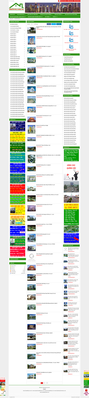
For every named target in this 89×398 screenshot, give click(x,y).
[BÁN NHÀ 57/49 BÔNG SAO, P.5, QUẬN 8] (31, 376)
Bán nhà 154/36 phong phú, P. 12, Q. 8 (43, 234)
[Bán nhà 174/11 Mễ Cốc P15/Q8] (31, 129)
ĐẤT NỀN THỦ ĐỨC (14, 24)
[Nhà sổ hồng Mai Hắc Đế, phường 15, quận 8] (31, 257)
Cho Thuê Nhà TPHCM (14, 26)
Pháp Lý (55, 16)
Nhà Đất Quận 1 (13, 33)
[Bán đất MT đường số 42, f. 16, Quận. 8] (31, 169)
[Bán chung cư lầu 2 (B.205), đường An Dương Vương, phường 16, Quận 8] (31, 356)
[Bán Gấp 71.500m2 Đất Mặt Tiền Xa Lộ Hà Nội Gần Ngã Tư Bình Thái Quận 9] (66, 317)
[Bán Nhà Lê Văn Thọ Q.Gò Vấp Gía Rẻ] (71, 238)
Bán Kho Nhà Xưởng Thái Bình (69, 124)
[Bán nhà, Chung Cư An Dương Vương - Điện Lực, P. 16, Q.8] (31, 198)
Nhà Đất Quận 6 (13, 43)
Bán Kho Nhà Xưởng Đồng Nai (69, 102)
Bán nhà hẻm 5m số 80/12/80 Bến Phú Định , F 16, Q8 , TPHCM (47, 362)
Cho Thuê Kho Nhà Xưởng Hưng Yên (17, 99)
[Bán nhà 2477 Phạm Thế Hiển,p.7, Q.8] (31, 149)
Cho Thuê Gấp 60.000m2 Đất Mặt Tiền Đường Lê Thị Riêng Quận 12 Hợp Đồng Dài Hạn (73, 328)
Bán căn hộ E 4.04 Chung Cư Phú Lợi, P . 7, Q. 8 (45, 214)
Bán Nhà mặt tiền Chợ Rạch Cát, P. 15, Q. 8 (44, 204)
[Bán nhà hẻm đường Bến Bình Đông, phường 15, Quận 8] (31, 307)
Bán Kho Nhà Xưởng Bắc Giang (70, 132)
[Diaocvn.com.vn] (52, 12)
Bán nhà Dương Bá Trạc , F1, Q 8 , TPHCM (44, 224)
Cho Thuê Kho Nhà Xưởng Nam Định (17, 106)
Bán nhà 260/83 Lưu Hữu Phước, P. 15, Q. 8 (44, 273)
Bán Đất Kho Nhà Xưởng (45, 14)
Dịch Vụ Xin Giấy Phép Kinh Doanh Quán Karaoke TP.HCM (71, 89)
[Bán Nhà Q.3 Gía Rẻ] (17, 178)
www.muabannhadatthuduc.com (38, 390)
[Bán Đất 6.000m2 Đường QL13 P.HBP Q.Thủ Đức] (66, 305)
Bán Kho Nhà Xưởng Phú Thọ (69, 142)
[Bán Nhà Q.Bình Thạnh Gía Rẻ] (17, 231)
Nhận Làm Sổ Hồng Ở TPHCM (69, 76)
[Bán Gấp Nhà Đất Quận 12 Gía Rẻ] (17, 137)
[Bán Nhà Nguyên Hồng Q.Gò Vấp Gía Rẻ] (17, 252)
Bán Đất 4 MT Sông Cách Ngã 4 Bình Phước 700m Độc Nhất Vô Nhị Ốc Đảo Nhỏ (73, 309)
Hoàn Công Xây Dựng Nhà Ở (69, 74)
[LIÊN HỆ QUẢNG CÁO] (71, 171)
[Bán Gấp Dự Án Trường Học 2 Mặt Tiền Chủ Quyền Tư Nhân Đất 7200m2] (66, 250)
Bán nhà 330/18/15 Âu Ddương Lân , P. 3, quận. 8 (45, 66)
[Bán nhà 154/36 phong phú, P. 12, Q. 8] (31, 238)
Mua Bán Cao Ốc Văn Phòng (71, 14)
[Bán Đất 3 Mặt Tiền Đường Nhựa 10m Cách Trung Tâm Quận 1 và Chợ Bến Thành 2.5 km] (66, 372)
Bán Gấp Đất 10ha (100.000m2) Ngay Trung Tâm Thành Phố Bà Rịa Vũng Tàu (73, 255)
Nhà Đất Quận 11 (13, 52)
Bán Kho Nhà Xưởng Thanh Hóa (70, 136)
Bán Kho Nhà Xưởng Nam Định (70, 134)
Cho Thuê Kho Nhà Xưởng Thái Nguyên (17, 116)
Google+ (44, 389)
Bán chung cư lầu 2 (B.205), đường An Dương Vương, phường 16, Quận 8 (48, 353)
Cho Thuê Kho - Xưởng (14, 30)
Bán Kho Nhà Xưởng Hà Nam (69, 121)
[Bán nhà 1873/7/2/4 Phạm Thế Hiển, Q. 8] (31, 327)
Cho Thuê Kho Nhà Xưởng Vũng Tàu (17, 78)
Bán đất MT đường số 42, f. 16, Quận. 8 (43, 165)
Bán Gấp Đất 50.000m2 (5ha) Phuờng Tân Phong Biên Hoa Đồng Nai (73, 286)
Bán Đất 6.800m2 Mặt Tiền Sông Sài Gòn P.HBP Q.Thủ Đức (73, 297)
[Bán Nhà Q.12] (17, 158)
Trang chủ (12, 14)
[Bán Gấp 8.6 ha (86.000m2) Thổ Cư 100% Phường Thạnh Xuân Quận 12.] (66, 269)
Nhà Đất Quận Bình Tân (14, 66)
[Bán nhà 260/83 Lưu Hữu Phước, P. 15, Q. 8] (31, 277)
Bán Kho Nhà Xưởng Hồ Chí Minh (70, 100)
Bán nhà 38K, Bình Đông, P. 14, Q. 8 (42, 283)
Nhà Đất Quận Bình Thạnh (15, 56)
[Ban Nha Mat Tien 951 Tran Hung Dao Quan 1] (17, 126)
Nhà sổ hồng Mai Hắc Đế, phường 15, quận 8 (44, 253)
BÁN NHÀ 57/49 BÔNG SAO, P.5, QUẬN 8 (44, 372)
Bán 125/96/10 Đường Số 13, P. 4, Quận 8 (43, 56)
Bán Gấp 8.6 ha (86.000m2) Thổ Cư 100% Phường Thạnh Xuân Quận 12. (73, 267)
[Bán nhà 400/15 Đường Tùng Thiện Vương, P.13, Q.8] (31, 297)
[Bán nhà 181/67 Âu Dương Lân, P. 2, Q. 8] (31, 119)
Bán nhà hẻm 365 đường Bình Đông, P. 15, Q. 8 (45, 95)
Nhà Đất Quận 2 (13, 35)
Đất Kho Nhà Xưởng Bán (68, 98)
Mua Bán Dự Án (20, 14)
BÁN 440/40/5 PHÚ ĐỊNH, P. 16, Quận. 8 (43, 46)
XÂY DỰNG (47, 16)
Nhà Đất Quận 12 (13, 54)
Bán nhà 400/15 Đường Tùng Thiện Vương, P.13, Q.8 (46, 293)
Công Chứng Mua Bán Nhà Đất (69, 70)
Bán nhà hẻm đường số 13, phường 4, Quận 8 (44, 174)
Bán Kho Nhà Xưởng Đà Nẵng (69, 130)
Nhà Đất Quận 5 (13, 41)
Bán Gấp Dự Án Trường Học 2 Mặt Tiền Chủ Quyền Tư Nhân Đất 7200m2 (73, 248)
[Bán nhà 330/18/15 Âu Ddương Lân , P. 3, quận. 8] (31, 70)
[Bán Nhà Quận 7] (17, 168)
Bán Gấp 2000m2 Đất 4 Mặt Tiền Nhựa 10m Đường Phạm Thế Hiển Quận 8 (48, 27)
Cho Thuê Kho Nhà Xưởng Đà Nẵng (16, 102)
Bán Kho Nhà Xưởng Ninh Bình (70, 123)
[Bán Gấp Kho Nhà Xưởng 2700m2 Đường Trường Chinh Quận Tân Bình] (66, 263)
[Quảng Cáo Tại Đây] (2, 391)
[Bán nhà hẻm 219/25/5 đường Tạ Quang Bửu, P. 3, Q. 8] (31, 109)
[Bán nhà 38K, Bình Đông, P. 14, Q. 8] (31, 287)
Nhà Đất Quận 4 (13, 39)
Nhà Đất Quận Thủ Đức (14, 60)
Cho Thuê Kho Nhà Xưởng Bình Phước (17, 87)
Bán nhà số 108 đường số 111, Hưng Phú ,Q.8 (44, 263)
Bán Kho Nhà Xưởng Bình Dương (70, 103)
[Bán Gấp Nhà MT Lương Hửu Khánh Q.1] (17, 189)
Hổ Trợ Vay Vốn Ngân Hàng (69, 78)
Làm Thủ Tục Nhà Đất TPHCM (69, 84)
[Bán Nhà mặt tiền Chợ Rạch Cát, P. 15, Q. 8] (31, 208)
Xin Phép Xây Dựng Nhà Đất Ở (69, 67)
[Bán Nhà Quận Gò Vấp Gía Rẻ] (17, 220)
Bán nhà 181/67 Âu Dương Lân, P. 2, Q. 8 (43, 115)
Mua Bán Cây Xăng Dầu (33, 14)
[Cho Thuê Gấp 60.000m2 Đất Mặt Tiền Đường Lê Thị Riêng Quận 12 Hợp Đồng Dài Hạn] (66, 330)
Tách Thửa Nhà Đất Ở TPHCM (69, 72)
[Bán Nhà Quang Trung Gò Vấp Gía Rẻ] (17, 241)
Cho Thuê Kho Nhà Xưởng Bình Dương (17, 76)
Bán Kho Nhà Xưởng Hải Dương (70, 138)
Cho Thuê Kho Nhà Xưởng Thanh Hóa (17, 108)
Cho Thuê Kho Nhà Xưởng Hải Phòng (17, 112)
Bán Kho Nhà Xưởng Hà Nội (69, 117)
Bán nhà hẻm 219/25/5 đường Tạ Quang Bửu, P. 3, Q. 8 (46, 105)
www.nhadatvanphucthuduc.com (60, 390)
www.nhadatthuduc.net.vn (27, 390)
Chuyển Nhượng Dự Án (68, 57)
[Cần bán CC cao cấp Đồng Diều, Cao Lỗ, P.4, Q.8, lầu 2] (31, 90)
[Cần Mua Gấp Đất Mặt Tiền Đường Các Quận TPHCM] (86, 374)
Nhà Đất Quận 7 (13, 45)
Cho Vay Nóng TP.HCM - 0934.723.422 (71, 80)
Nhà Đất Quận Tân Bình (14, 64)
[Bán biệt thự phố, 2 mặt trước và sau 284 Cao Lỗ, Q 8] (31, 346)
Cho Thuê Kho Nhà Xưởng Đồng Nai (17, 74)
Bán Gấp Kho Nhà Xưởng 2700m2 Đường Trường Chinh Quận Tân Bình (73, 261)
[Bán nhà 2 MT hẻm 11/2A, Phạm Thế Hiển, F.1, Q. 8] (31, 188)
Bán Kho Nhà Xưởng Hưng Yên (70, 126)
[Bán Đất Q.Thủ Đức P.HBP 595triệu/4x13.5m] (71, 155)
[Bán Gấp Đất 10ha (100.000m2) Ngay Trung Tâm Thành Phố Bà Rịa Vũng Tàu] (66, 257)
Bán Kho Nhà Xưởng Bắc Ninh (69, 119)
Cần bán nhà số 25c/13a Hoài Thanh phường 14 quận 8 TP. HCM (48, 36)
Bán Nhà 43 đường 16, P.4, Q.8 (42, 313)
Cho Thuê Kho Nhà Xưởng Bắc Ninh (17, 91)
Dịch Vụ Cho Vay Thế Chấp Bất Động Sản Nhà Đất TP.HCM (71, 92)
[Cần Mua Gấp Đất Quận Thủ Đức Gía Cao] (71, 218)
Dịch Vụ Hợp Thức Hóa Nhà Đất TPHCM (71, 68)
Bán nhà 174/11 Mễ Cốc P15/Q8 (42, 125)
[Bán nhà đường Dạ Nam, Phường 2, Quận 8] (31, 337)
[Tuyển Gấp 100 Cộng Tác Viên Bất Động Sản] (86, 392)
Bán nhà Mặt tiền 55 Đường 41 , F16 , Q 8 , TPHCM (45, 244)
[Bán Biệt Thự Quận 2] (17, 147)
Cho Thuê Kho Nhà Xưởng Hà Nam (16, 93)
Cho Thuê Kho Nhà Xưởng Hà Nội (16, 89)
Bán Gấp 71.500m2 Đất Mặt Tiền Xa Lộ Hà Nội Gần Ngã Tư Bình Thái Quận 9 (73, 315)
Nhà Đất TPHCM (58, 14)
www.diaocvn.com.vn (46, 387)
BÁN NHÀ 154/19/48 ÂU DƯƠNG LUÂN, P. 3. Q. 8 (45, 135)
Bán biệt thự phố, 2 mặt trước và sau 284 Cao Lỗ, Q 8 (46, 342)
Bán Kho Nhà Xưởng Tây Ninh (69, 113)
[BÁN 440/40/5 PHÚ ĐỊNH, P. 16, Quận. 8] (31, 50)
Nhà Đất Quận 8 (13, 47)
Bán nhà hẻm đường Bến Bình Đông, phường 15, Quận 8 (46, 303)
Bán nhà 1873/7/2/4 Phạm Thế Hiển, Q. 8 (43, 323)
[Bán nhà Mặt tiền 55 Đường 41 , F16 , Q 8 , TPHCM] (31, 248)
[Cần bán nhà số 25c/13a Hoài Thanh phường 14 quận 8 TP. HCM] (31, 40)
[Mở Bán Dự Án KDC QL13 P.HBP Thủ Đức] (71, 198)
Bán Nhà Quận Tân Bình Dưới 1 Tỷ (35, 16)
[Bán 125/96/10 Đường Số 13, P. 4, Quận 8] (31, 60)
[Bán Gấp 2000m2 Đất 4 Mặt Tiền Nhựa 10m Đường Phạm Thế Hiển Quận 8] (31, 30)
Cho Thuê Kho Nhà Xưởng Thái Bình (17, 97)
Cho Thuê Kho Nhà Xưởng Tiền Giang (17, 81)
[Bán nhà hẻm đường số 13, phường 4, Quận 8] (31, 178)
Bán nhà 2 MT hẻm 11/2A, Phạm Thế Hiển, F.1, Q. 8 (45, 184)
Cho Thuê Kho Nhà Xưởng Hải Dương (17, 110)
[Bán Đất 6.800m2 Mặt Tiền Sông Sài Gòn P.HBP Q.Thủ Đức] (66, 299)
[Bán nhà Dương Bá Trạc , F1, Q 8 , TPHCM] (31, 228)
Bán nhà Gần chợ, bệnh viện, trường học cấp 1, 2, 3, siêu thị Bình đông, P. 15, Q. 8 (48, 156)
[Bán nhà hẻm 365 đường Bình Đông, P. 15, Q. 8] (31, 99)
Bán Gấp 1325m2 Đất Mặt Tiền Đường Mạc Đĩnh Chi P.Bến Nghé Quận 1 (73, 357)
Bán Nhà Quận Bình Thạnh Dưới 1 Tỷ (17, 16)
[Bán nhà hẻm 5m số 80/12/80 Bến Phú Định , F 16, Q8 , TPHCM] (31, 366)
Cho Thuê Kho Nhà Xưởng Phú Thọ (16, 114)
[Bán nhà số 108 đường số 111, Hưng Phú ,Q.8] (31, 267)
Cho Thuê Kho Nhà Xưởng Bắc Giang (17, 104)
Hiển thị (28, 24)
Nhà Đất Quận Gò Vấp (14, 62)
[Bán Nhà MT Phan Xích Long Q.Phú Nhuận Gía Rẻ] (17, 210)
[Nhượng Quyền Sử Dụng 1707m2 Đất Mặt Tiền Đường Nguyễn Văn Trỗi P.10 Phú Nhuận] (66, 275)
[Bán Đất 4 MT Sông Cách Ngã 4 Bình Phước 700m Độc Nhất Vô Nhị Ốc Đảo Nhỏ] (66, 311)
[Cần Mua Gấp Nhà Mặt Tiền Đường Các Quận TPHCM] (2, 381)
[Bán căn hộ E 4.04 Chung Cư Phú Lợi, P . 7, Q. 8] (31, 218)
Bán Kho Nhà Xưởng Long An (69, 107)
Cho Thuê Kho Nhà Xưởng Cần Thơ (16, 83)
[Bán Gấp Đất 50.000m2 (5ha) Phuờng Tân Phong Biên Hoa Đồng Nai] (66, 288)
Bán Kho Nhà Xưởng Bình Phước (70, 115)
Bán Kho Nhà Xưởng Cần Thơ (69, 111)
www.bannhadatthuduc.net (49, 390)
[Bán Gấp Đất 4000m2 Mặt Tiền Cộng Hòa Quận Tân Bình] (66, 294)
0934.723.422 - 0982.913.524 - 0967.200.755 (70, 0)
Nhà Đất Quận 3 (13, 37)
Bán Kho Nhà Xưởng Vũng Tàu (69, 105)
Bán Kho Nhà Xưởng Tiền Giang (70, 109)
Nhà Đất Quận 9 (13, 49)
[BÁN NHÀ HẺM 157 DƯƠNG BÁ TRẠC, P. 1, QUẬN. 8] (31, 80)
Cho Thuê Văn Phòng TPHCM (15, 28)
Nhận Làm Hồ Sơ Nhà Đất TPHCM (70, 82)
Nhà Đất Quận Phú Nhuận (15, 58)
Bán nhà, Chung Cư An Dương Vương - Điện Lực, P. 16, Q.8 (47, 194)
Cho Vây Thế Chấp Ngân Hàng (69, 86)
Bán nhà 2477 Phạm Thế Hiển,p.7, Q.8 (43, 145)
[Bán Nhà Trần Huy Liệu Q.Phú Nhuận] (17, 199)
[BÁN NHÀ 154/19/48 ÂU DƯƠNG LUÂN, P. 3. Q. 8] (31, 139)
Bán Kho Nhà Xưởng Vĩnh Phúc (70, 128)
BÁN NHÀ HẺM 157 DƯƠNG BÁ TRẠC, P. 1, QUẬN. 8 (46, 76)
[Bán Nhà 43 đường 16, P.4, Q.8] (31, 317)
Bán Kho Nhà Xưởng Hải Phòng (70, 140)
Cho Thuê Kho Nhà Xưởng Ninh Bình (17, 95)
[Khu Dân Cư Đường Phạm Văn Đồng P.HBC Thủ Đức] (71, 186)
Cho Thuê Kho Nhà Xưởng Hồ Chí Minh (17, 72)
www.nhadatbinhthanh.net (44, 392)
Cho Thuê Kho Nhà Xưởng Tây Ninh (17, 85)
